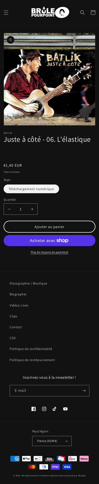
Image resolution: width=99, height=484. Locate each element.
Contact (16, 327)
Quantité (10, 200)
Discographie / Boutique (28, 283)
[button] (6, 12)
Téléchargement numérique (31, 189)
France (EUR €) (47, 441)
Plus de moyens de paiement (49, 252)
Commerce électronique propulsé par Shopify (62, 475)
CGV (13, 338)
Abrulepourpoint (30, 475)
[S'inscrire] (84, 390)
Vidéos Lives (19, 305)
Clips (13, 316)
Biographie (18, 294)
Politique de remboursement (32, 360)
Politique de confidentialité (31, 349)
